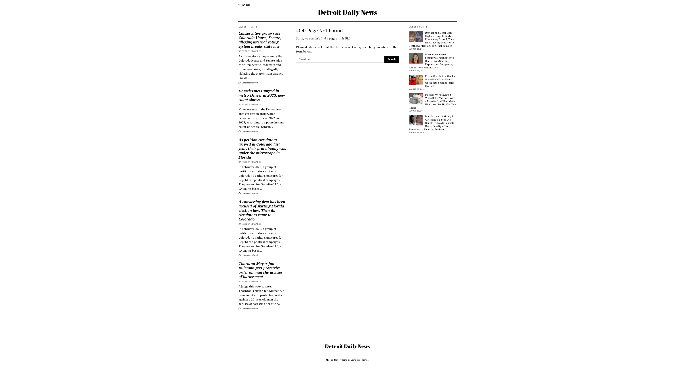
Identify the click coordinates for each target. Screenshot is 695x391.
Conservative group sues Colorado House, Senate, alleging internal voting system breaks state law (260, 40)
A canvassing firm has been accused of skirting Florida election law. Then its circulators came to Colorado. (262, 210)
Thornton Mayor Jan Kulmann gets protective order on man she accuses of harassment (261, 270)
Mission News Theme (336, 359)
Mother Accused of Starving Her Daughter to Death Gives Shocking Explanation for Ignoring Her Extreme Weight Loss (431, 61)
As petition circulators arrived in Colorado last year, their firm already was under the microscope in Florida (262, 148)
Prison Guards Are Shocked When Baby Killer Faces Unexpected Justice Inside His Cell (440, 81)
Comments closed (249, 82)
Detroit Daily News (347, 12)
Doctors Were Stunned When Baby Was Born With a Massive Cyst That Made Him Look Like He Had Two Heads (432, 101)
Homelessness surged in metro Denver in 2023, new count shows (262, 95)
